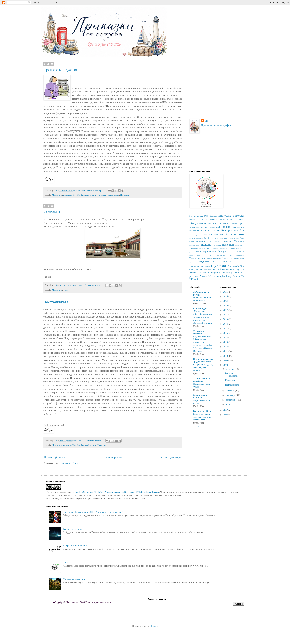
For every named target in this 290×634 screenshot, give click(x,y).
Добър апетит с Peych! (201, 293)
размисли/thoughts (71, 194)
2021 (225, 314)
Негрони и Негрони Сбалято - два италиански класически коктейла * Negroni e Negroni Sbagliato (202, 343)
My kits (240, 269)
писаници (226, 241)
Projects (203, 276)
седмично (221, 255)
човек (241, 258)
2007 (225, 410)
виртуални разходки (198, 219)
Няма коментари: (95, 190)
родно (204, 255)
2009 (225, 360)
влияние (213, 219)
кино (199, 230)
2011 (225, 351)
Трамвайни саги (88, 194)
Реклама (240, 251)
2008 (225, 364)
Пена (242, 238)
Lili (206, 120)
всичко (230, 219)
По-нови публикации (55, 457)
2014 (225, 337)
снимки (230, 255)
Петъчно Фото (204, 241)
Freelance (207, 269)
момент (192, 238)
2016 (225, 332)
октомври (231, 395)
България (213, 216)
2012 (225, 346)
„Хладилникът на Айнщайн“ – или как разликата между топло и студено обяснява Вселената (202, 317)
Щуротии (124, 194)
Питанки (239, 241)
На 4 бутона (208, 238)
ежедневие (194, 226)
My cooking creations (199, 332)
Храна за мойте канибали (201, 380)
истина (240, 226)
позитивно (194, 244)
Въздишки (197, 222)
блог (206, 215)
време (222, 219)
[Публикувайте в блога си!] (112, 190)
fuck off (216, 269)
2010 (225, 355)
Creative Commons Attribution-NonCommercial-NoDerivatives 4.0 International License (117, 492)
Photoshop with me (233, 272)
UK (191, 279)
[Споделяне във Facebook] (119, 190)
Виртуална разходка (231, 215)
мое (200, 234)
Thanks (236, 276)
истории (192, 230)
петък (191, 241)
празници (228, 244)
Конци (206, 230)
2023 (225, 305)
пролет (213, 248)
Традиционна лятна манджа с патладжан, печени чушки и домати (203, 366)
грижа (234, 223)
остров (236, 238)
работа (232, 248)
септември (231, 399)
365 (190, 216)
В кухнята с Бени (202, 411)
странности (239, 255)
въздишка (239, 219)
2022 (225, 310)
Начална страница (112, 457)
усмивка (217, 258)
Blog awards (233, 266)
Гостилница (224, 223)
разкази (192, 251)
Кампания (51, 212)
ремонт (192, 255)
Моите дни (57, 194)
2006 (225, 414)
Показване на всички (206, 427)
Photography (214, 272)
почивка (217, 244)
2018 (225, 323)
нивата (230, 238)
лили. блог (239, 230)
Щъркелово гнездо (203, 359)
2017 (225, 328)
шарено (241, 261)
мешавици (193, 234)
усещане (209, 258)
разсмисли (232, 251)
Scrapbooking (223, 276)
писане (217, 241)
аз (195, 215)
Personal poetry (197, 272)
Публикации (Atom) (69, 462)
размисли (200, 251)
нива (225, 238)
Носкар (66, 562)
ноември (230, 390)
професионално (222, 248)
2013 (225, 342)
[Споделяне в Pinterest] (122, 190)
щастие (207, 266)
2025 (225, 296)
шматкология (196, 266)
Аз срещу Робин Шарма (75, 545)
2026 (225, 291)
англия (200, 215)
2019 (225, 319)
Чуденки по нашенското (108, 194)
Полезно (206, 244)
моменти (199, 238)
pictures (193, 276)
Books (199, 269)
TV (242, 276)
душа (241, 223)
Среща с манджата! (60, 70)
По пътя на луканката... (75, 579)
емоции (204, 226)
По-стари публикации (170, 457)
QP (209, 276)
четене (236, 258)
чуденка (192, 261)
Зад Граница (223, 226)
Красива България (221, 230)
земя (234, 226)
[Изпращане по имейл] (109, 190)
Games (225, 269)
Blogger (153, 625)
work (65, 289)
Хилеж (225, 258)
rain (213, 276)
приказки (239, 244)
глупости (212, 223)
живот (212, 227)
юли (228, 404)
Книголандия (200, 308)
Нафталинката (55, 302)
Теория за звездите (72, 528)
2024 (225, 300)
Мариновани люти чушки (201, 385)
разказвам (240, 248)
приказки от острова (199, 248)
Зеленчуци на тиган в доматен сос (203, 299)
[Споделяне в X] (115, 190)
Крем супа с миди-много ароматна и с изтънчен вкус (202, 416)
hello (232, 269)
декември (231, 368)
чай (231, 258)
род (198, 255)
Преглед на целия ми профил (216, 125)
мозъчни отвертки (214, 234)
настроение (218, 238)
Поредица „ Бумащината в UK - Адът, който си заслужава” (93, 512)
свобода (212, 255)
